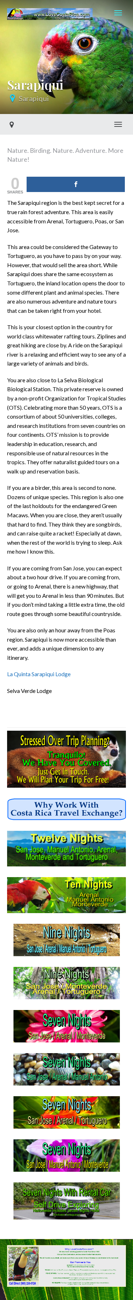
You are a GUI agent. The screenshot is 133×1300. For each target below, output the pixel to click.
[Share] (76, 184)
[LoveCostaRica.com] (50, 13)
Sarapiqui (34, 98)
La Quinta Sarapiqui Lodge (39, 673)
